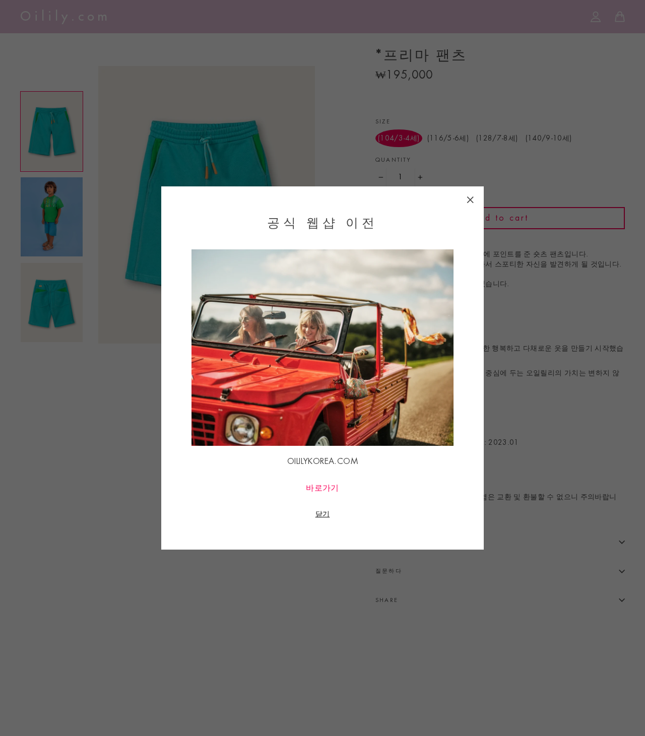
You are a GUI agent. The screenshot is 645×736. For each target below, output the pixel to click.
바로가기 (322, 488)
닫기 (322, 513)
